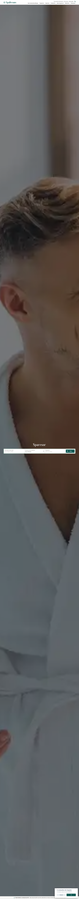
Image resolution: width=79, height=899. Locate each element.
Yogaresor (41, 3)
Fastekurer (53, 3)
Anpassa (61, 894)
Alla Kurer (67, 3)
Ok (71, 894)
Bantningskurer (60, 3)
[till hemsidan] (10, 2)
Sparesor (47, 3)
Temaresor (73, 3)
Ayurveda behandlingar (33, 3)
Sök (71, 451)
